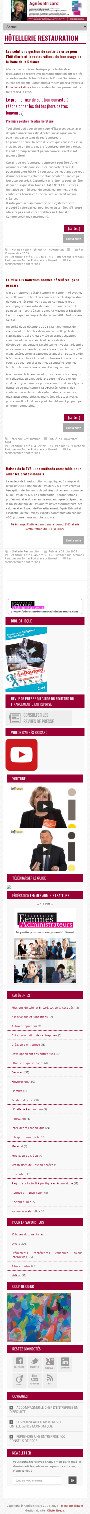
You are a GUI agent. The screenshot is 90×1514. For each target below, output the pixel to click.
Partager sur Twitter (17, 260)
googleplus (50, 1364)
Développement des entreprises (33, 1054)
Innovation (19, 1118)
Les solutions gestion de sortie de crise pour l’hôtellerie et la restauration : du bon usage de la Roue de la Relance (43, 56)
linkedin (65, 1364)
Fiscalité (17, 1091)
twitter (35, 1364)
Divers (16, 1243)
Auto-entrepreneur (24, 1026)
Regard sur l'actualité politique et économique (42, 1183)
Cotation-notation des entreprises (34, 1035)
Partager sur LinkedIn (45, 260)
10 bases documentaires (28, 1234)
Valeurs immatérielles (26, 1211)
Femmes (17, 1072)
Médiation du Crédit (25, 1155)
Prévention (19, 1174)
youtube (35, 1380)
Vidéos (16, 1275)
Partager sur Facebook (69, 257)
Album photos (21, 1266)
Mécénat (17, 1146)
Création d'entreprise (26, 1044)
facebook (19, 1364)
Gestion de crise (20, 250)
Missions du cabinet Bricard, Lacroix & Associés (43, 1007)
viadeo (19, 1380)
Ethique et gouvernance (28, 1063)
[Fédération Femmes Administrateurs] (45, 945)
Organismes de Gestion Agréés (32, 1165)
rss (50, 1380)
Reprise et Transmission (28, 1192)
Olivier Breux (55, 1510)
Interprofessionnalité (26, 1137)
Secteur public (21, 1202)
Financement (20, 1081)
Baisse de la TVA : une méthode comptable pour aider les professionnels (43, 471)
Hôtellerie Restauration (48, 250)
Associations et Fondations (30, 1017)
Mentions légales (72, 1505)
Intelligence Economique (28, 1128)
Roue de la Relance (18, 87)
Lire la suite (73, 239)
